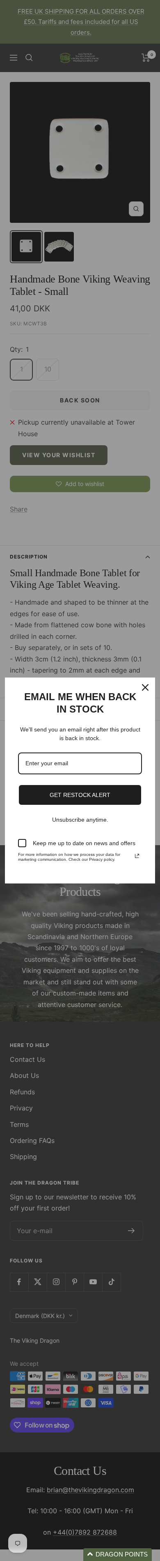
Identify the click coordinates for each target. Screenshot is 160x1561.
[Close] (145, 687)
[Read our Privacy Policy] (137, 856)
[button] (117, 1554)
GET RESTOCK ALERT (80, 795)
